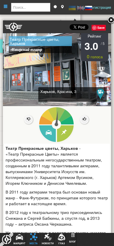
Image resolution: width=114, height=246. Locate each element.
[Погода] (55, 7)
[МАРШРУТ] (47, 133)
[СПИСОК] (65, 133)
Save (101, 27)
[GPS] (62, 7)
